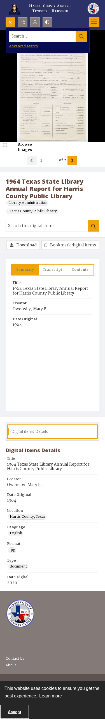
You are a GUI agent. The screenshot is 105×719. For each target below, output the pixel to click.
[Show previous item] (31, 160)
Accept (14, 711)
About (11, 665)
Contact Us (15, 659)
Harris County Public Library (32, 211)
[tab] (25, 270)
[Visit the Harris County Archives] (20, 614)
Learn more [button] (50, 696)
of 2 (62, 160)
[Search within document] (93, 226)
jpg (12, 550)
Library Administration (27, 203)
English (16, 533)
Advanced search (23, 46)
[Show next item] (72, 160)
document (18, 566)
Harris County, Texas (27, 517)
